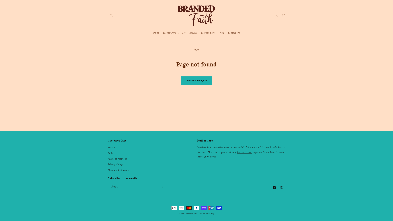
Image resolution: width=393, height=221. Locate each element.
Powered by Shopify (206, 214)
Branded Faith (192, 214)
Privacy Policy (115, 164)
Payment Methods (117, 159)
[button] (111, 15)
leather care (244, 152)
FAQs (110, 153)
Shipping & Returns (118, 170)
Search (111, 148)
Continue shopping (196, 81)
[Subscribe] (162, 187)
